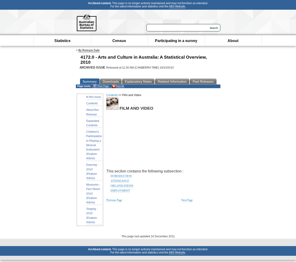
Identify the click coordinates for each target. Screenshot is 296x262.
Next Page (187, 200)
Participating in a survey (176, 41)
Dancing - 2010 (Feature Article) (92, 171)
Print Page (103, 86)
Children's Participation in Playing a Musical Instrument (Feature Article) (94, 145)
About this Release (92, 112)
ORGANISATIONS (122, 185)
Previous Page (114, 200)
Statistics (62, 41)
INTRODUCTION (121, 176)
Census (119, 41)
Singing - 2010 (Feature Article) (92, 215)
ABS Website (177, 6)
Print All (120, 86)
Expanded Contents (92, 123)
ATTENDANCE (120, 181)
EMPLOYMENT (120, 190)
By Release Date (89, 50)
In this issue (93, 97)
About (233, 41)
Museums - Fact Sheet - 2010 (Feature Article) (93, 193)
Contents (92, 103)
